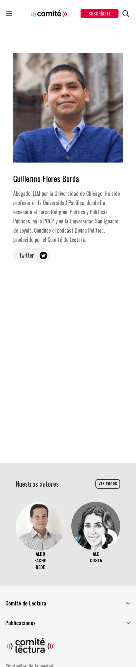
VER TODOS (108, 483)
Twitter (26, 255)
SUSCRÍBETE (99, 13)
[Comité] (49, 13)
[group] (40, 536)
